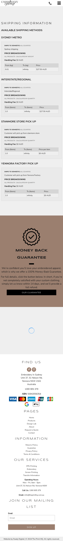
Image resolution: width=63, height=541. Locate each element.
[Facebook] (29, 369)
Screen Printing (31, 472)
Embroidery (31, 469)
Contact (31, 433)
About (31, 427)
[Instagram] (34, 369)
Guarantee (31, 448)
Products (31, 420)
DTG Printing (31, 466)
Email (10, 513)
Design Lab (31, 424)
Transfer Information (31, 475)
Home (31, 417)
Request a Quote (31, 430)
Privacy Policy (31, 451)
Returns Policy (32, 445)
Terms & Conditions (32, 454)
